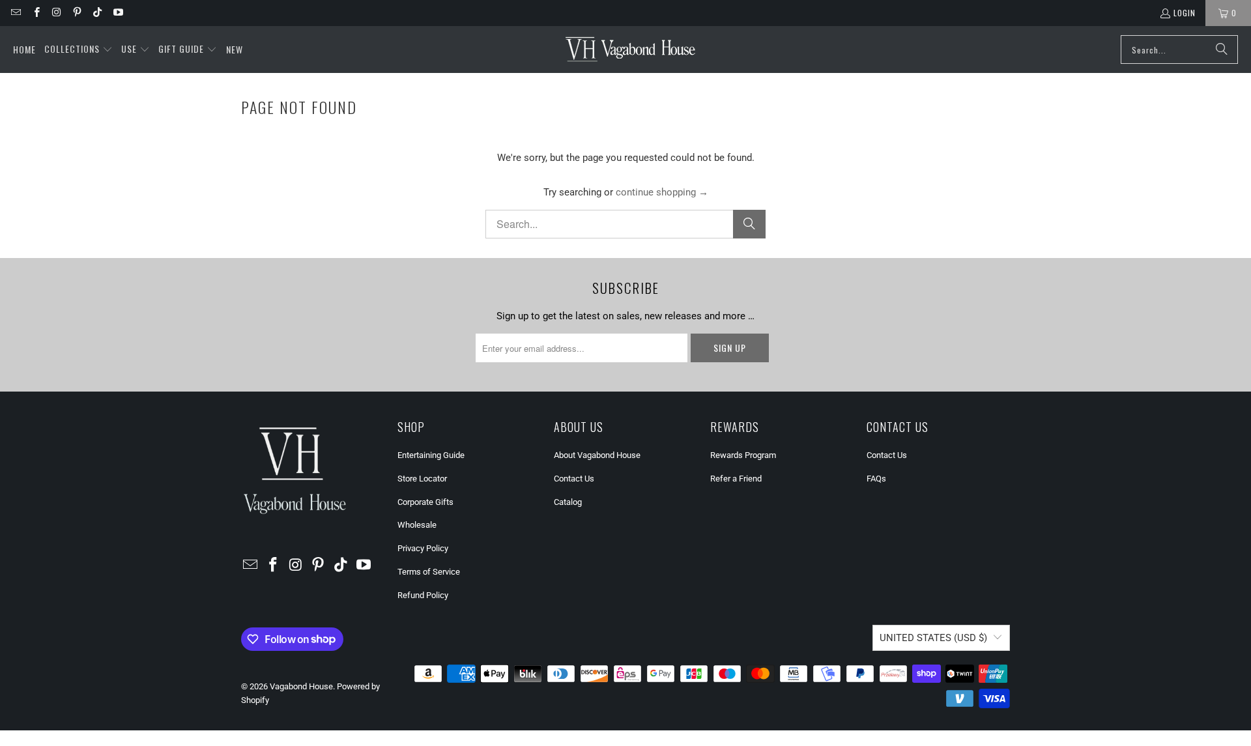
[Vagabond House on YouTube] (116, 12)
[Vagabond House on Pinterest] (76, 12)
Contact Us (574, 478)
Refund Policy (422, 595)
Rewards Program (743, 455)
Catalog (568, 502)
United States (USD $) (933, 638)
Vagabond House (301, 686)
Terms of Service (428, 572)
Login (1184, 12)
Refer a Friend (736, 478)
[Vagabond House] (630, 49)
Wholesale (417, 525)
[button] (78, 49)
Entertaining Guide (431, 455)
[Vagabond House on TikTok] (96, 12)
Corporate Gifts (425, 502)
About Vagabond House (597, 455)
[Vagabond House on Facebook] (35, 12)
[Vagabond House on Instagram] (56, 12)
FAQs (876, 478)
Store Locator (422, 478)
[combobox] (1179, 49)
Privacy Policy (422, 548)
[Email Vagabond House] (15, 12)
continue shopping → (662, 192)
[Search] (1221, 49)
